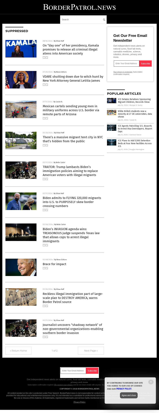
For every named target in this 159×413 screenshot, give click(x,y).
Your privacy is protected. (123, 72)
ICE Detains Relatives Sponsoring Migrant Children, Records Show (134, 100)
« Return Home (18, 350)
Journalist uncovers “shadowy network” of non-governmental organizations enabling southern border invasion (73, 329)
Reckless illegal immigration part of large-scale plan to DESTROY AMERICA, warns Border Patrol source (73, 298)
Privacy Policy (79, 402)
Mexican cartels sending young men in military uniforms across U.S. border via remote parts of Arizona (71, 110)
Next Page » (91, 350)
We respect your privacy (63, 385)
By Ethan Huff (59, 41)
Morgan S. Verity (135, 105)
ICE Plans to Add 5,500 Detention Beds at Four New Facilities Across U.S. (135, 143)
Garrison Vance (135, 135)
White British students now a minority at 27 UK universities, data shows (135, 114)
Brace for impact (54, 264)
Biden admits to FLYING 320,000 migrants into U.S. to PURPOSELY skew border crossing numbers (72, 202)
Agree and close (129, 395)
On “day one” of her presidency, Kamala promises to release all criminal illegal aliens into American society (71, 49)
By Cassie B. (58, 102)
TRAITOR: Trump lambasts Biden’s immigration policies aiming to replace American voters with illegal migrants (70, 171)
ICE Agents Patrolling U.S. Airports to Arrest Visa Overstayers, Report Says (135, 129)
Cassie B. (133, 120)
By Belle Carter (59, 162)
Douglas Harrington (136, 149)
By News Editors (60, 72)
